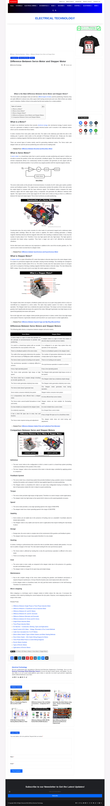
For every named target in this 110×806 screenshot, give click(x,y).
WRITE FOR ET (70, 1)
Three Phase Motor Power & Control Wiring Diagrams (28, 639)
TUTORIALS (19, 5)
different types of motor (44, 96)
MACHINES (61, 5)
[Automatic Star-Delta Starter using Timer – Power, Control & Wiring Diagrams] (62, 695)
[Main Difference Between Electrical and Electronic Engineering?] (62, 713)
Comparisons (14, 57)
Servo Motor (36, 651)
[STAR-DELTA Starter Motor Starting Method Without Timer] (19, 713)
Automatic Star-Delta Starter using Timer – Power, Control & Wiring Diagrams (62, 703)
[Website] (13, 677)
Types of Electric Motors (20, 645)
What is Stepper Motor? (19, 113)
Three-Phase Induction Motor (21, 624)
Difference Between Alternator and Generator (26, 616)
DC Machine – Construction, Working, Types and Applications (30, 626)
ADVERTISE (78, 1)
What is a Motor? (17, 109)
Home (12, 5)
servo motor (15, 156)
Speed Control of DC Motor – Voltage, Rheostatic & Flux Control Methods (34, 629)
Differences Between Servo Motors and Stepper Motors (28, 115)
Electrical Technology (16, 65)
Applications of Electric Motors (21, 647)
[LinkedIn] (19, 658)
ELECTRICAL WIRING (30, 5)
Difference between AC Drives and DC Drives (26, 619)
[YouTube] (21, 677)
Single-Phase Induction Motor (21, 621)
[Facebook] (12, 658)
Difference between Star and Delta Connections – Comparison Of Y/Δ (41, 703)
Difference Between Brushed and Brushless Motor (37, 148)
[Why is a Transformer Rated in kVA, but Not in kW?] (19, 695)
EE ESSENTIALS (43, 5)
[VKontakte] (35, 658)
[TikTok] (26, 677)
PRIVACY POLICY (87, 1)
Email (12, 763)
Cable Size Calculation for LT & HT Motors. (25, 632)
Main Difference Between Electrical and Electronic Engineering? (60, 721)
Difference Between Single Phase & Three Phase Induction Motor (32, 606)
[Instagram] (25, 677)
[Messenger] (43, 658)
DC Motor (24, 651)
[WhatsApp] (95, 132)
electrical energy (43, 125)
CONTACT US (96, 1)
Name (12, 756)
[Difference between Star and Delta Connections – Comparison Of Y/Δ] (41, 695)
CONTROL (77, 5)
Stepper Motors (43, 651)
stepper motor (15, 259)
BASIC (53, 5)
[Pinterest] (27, 658)
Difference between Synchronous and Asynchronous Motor (40, 252)
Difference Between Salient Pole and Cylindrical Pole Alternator (41, 426)
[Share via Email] (46, 658)
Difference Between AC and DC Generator (25, 613)
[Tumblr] (23, 658)
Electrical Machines (20, 54)
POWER (69, 5)
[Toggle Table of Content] (42, 106)
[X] (15, 658)
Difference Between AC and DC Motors (24, 611)
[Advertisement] (41, 37)
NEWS (96, 5)
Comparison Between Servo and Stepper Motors (26, 117)
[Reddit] (31, 658)
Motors (27, 54)
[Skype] (39, 658)
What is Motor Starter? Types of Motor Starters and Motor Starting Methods (34, 634)
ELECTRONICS (87, 5)
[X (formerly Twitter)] (96, 124)
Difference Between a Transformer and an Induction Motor (29, 608)
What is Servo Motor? (19, 111)
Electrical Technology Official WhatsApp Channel (26, 671)
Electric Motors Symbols (20, 642)
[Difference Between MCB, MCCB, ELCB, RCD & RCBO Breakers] (41, 713)
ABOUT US (62, 1)
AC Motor (18, 651)
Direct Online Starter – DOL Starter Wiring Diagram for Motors (30, 637)
